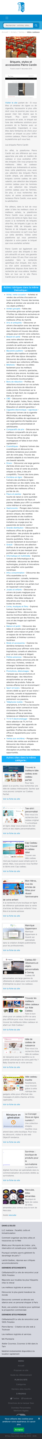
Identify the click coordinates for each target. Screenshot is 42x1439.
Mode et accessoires (15, 643)
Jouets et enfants (14, 589)
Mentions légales (21, 1410)
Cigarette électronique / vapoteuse (21, 410)
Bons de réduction (14, 381)
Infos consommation (15, 573)
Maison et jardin (13, 626)
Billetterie (10, 365)
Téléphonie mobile (14, 702)
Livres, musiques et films (17, 606)
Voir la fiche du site (11, 799)
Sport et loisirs (12, 688)
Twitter (15, 1398)
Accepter (19, 1429)
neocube (12, 1215)
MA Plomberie (8, 1339)
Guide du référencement (21, 1375)
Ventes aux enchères (15, 738)
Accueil (21, 1365)
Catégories (21, 1384)
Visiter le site (11, 102)
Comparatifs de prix (15, 429)
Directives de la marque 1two (21, 1403)
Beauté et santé (13, 337)
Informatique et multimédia (18, 556)
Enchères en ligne (14, 477)
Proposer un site (21, 1370)
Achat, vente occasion (16, 294)
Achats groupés (13, 308)
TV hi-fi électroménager (16, 719)
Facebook (27, 1398)
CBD (8, 398)
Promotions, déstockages (17, 671)
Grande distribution (14, 528)
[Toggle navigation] (7, 18)
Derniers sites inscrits (21, 1389)
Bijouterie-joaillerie (14, 351)
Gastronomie (12, 508)
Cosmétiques (12, 446)
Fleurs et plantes (13, 494)
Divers (9, 463)
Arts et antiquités (14, 322)
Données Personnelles (21, 1408)
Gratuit (9, 544)
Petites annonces (13, 657)
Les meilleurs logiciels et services (16, 1287)
